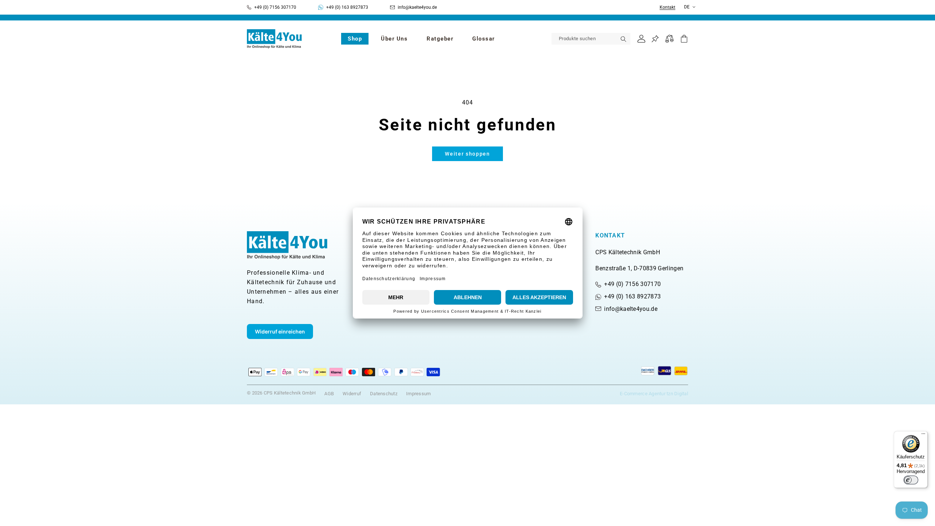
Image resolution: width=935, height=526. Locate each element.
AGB (329, 393)
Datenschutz (383, 393)
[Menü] (923, 435)
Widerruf (352, 393)
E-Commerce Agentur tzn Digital (654, 393)
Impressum (418, 393)
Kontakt (667, 7)
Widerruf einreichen (280, 331)
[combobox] (591, 39)
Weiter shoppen (467, 154)
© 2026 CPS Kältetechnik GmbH (281, 393)
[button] (354, 38)
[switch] (911, 480)
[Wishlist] (655, 39)
